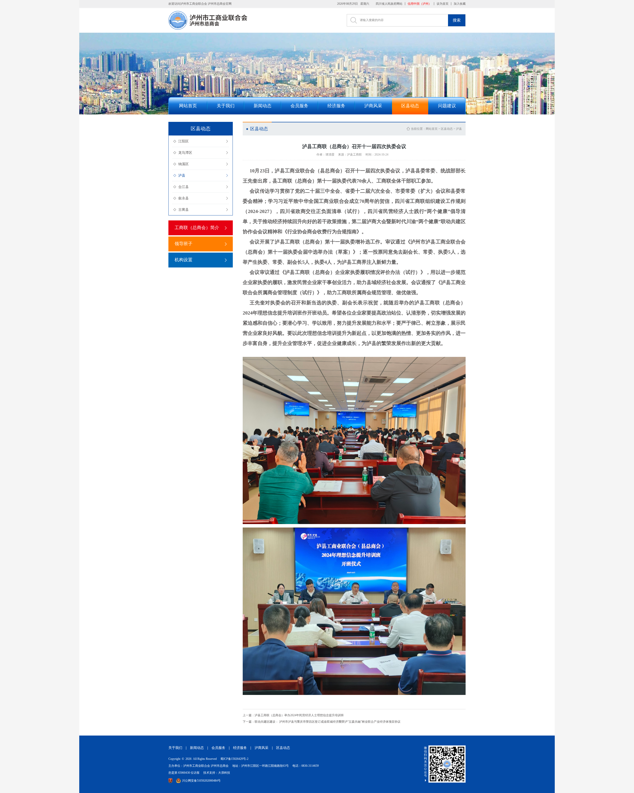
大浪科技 (224, 772)
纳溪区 (183, 164)
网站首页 (432, 129)
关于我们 (175, 748)
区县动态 (447, 129)
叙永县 (183, 198)
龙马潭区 (185, 153)
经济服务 (240, 748)
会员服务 (218, 748)
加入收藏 (460, 3)
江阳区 (183, 141)
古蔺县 (183, 209)
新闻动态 (197, 748)
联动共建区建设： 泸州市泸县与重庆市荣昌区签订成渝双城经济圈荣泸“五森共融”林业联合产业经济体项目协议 (321, 721)
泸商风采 (261, 748)
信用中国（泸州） (419, 3)
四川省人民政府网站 (389, 3)
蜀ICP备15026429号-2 (234, 759)
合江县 (183, 187)
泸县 (181, 175)
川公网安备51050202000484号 (201, 780)
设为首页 (443, 3)
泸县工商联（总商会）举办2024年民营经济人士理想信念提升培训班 (293, 715)
